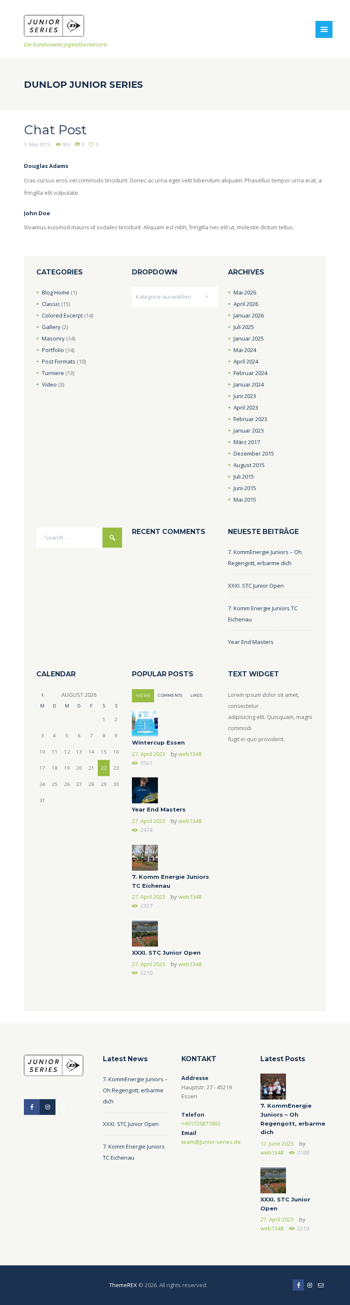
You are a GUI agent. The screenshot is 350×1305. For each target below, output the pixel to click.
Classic (51, 304)
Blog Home (56, 292)
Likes (196, 695)
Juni (244, 396)
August (249, 465)
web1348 (189, 754)
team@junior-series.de (211, 1142)
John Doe (37, 213)
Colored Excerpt (62, 315)
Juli (243, 327)
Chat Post (55, 130)
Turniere (53, 373)
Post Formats (59, 361)
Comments (170, 695)
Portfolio (53, 350)
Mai (244, 292)
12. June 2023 (277, 1143)
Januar (248, 315)
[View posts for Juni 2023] (42, 694)
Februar (250, 373)
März (246, 442)
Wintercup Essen (158, 742)
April (245, 304)
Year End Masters (251, 642)
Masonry (53, 338)
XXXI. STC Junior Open (256, 585)
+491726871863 (200, 1123)
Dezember (253, 453)
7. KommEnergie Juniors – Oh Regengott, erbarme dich (135, 1090)
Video (49, 384)
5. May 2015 (37, 144)
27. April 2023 (148, 754)
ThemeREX (123, 1285)
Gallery (51, 327)
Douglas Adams (46, 166)
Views (143, 695)
